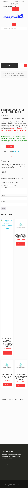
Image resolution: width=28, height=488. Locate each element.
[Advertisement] (14, 47)
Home (5, 73)
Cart (15, 6)
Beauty (8, 73)
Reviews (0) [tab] (12, 157)
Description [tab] (5, 157)
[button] (25, 65)
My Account (15, 9)
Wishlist (5, 6)
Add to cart (9, 146)
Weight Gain (14, 73)
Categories (7, 65)
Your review (4, 187)
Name (3, 195)
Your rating (4, 185)
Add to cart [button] (6, 353)
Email (3, 202)
